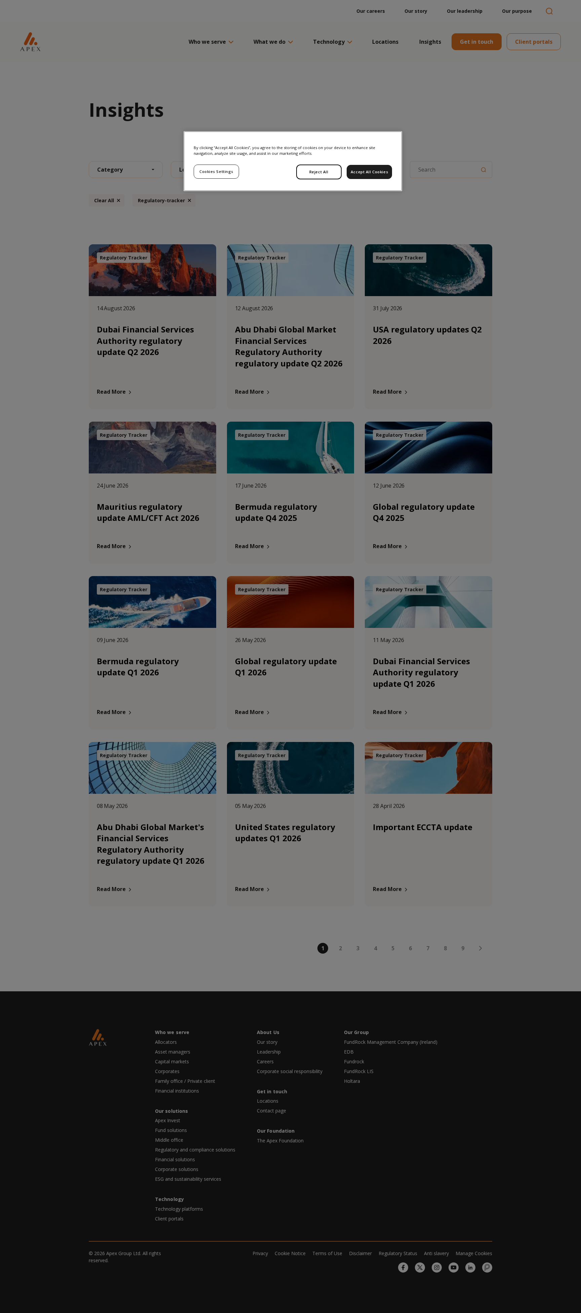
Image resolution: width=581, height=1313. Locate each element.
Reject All (318, 171)
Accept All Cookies (369, 171)
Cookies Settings (216, 171)
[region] (293, 161)
